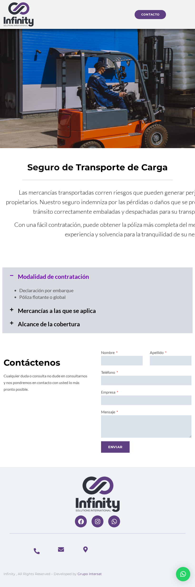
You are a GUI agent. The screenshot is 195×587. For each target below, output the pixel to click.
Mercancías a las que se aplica (57, 310)
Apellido (157, 352)
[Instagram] (97, 521)
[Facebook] (81, 521)
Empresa (108, 392)
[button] (97, 276)
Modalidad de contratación (53, 276)
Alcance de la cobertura (49, 323)
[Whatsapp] (114, 521)
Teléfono (108, 372)
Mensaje (108, 412)
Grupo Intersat (90, 574)
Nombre (108, 352)
